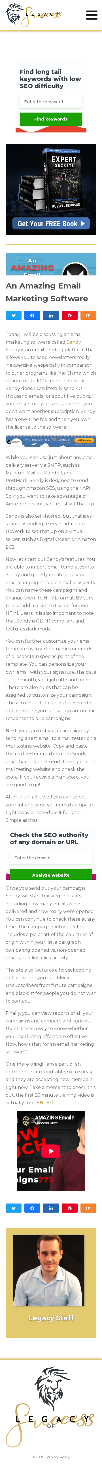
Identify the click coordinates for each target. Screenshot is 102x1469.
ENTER (45, 1102)
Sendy (74, 342)
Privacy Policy (58, 1457)
